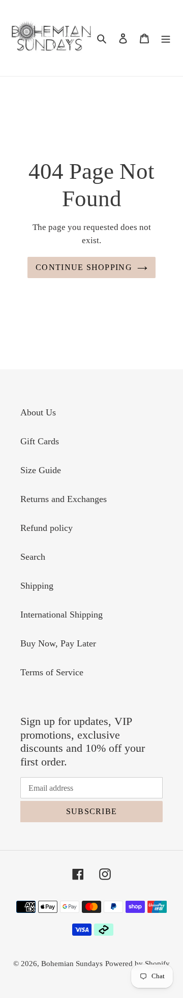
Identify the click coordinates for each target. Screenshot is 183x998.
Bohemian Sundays (72, 963)
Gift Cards (39, 441)
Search (32, 557)
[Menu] (165, 38)
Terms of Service (51, 672)
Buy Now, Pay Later (58, 643)
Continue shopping (84, 267)
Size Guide (40, 470)
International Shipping (61, 614)
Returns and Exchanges (63, 499)
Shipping (36, 586)
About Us (38, 412)
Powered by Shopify (137, 963)
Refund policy (46, 528)
